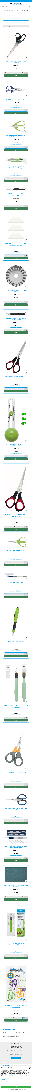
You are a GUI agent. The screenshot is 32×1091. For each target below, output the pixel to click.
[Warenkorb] (29, 6)
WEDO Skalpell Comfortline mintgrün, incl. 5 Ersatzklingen (16, 706)
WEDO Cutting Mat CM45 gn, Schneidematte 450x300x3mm (16, 885)
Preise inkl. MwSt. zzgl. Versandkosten (16, 107)
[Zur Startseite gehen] (16, 4)
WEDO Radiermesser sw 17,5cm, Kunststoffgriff (16, 194)
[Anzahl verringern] (5, 72)
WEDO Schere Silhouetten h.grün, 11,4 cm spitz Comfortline (16, 551)
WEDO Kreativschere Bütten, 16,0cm (16, 100)
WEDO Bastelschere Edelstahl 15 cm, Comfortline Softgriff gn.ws (16, 136)
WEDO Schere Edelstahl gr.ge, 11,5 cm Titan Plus (16, 773)
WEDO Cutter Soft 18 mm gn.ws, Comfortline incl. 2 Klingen (16, 167)
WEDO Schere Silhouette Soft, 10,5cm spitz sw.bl (16, 809)
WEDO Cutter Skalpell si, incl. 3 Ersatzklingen (16, 583)
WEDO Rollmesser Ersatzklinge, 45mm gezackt (16, 291)
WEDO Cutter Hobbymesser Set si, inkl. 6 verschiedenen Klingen (16, 846)
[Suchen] (19, 6)
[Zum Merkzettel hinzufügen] (26, 57)
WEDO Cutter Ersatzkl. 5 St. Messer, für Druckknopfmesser (16, 319)
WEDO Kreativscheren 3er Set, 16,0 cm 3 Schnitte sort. (16, 1006)
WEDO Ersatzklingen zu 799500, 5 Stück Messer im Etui (16, 445)
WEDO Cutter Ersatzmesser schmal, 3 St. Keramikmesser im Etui (16, 244)
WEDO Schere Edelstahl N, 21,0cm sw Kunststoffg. (16, 61)
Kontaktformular (19, 1054)
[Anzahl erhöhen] (23, 72)
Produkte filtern (17, 18)
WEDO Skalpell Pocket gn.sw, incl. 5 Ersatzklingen (16, 642)
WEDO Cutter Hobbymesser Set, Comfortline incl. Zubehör (16, 944)
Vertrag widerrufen (16, 1058)
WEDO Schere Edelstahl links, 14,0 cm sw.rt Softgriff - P (16, 377)
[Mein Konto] (26, 6)
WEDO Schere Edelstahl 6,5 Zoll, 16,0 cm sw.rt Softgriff (16, 515)
